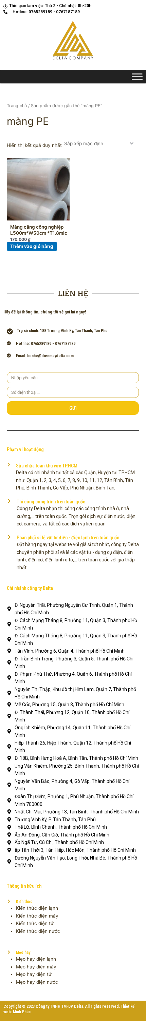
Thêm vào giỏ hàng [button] (31, 246)
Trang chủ (17, 105)
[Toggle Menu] (137, 76)
